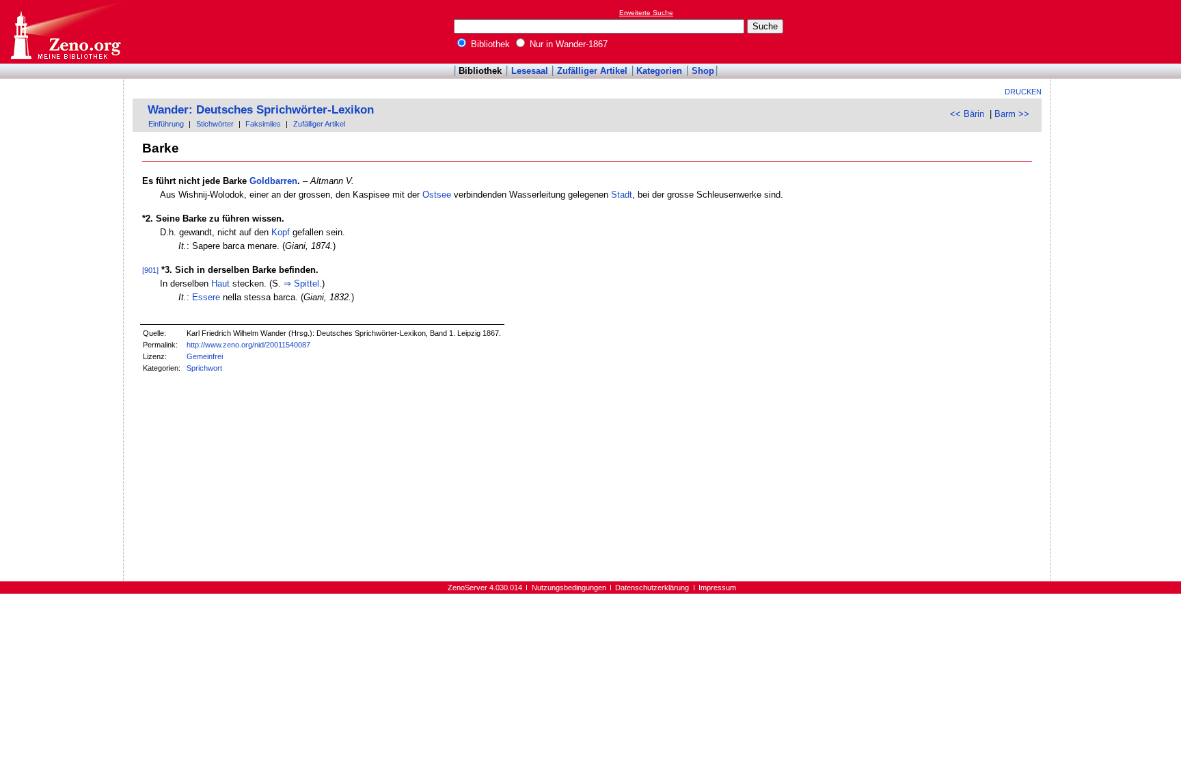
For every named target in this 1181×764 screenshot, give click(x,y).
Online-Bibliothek (65, 32)
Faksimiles (263, 124)
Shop (703, 71)
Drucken (1023, 92)
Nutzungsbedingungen (569, 587)
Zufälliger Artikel (592, 71)
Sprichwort (204, 368)
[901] (150, 270)
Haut (220, 283)
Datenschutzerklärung (652, 587)
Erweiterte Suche (646, 12)
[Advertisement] (1118, 31)
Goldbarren (273, 181)
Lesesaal (529, 71)
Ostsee (436, 194)
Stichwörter (215, 124)
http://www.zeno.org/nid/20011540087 (248, 345)
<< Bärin (967, 114)
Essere (206, 297)
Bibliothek (489, 44)
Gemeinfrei (205, 356)
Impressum (717, 587)
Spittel (306, 283)
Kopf (280, 232)
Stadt (621, 194)
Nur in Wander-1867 (567, 44)
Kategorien (659, 71)
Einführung (166, 124)
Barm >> (1011, 114)
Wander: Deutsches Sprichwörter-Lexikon (261, 109)
